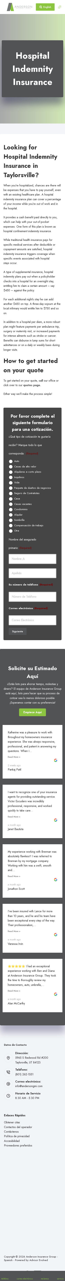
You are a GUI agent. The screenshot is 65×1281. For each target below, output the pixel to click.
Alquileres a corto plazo (27, 472)
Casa (17, 499)
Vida (16, 482)
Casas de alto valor (25, 466)
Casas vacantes (23, 504)
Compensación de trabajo (28, 525)
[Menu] (59, 7)
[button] (32, 712)
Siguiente (17, 631)
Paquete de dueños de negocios (32, 488)
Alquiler (18, 515)
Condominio (21, 509)
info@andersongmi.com (28, 1086)
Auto (16, 461)
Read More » (14, 757)
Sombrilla (19, 520)
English (47, 7)
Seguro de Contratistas (27, 493)
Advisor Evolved (38, 1260)
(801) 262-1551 (24, 1074)
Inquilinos (19, 477)
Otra (16, 531)
